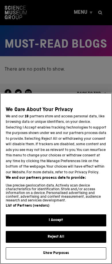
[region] (56, 178)
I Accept (56, 220)
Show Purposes (56, 253)
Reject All (56, 237)
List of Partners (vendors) (27, 206)
